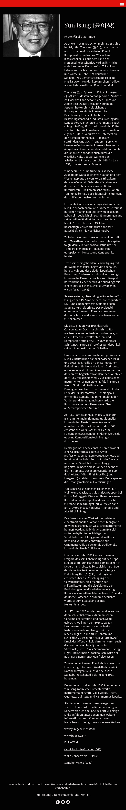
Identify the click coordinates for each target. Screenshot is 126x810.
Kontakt (85, 795)
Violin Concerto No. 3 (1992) (81, 756)
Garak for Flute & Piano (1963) (82, 749)
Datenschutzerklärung (65, 795)
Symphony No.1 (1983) (78, 762)
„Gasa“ (92, 430)
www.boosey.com (75, 735)
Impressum (43, 795)
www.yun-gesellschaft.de (79, 729)
